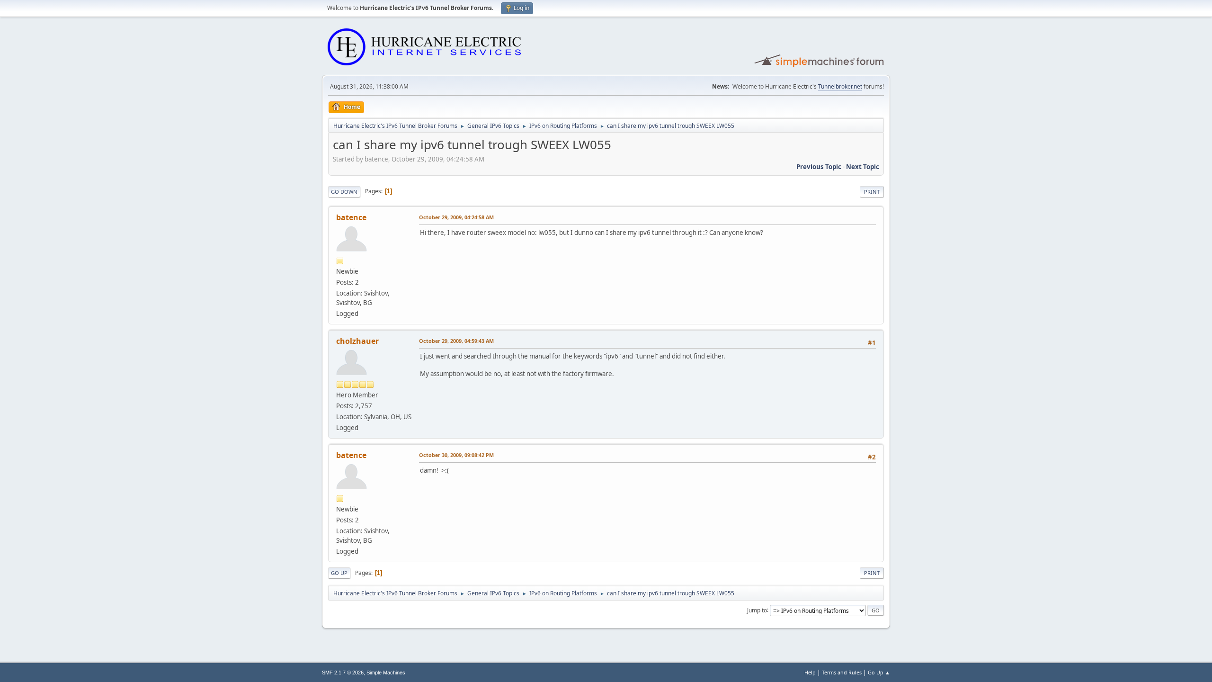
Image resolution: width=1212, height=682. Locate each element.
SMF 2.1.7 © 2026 (343, 672)
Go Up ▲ (879, 672)
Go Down (344, 191)
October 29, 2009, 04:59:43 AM (456, 340)
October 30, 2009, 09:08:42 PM (456, 454)
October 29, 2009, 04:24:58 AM (456, 217)
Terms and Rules (842, 672)
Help (810, 672)
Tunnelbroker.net (840, 86)
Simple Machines (385, 672)
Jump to (757, 610)
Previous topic (818, 166)
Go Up (339, 572)
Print (872, 191)
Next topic (862, 166)
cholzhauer (357, 341)
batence (351, 217)
